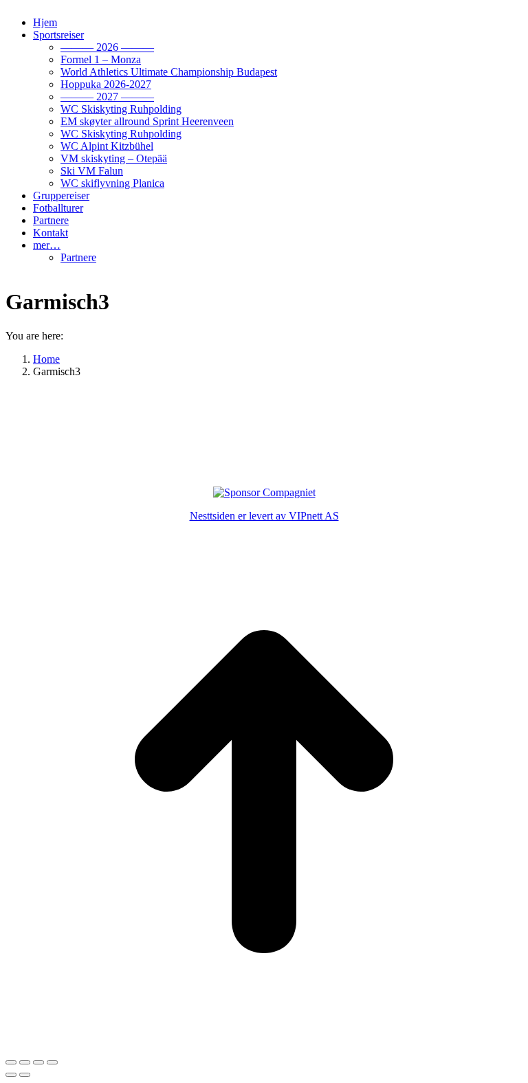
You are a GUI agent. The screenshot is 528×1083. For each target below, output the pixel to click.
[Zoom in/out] (52, 1062)
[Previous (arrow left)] (11, 1075)
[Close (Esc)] (11, 1062)
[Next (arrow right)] (24, 1075)
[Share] (24, 1062)
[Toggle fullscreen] (38, 1062)
